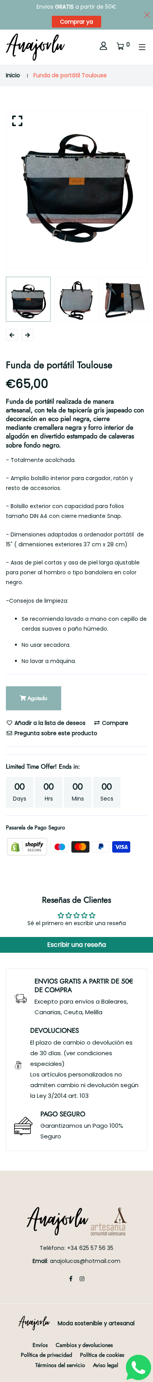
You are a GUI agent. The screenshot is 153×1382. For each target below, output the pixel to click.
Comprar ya (76, 22)
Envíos (40, 1345)
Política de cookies (102, 1355)
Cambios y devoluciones (84, 1345)
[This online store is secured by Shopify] (28, 846)
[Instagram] (82, 1279)
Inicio (13, 75)
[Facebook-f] (70, 1279)
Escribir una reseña (76, 944)
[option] (76, 180)
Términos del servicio (60, 1365)
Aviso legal (105, 1365)
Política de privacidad (46, 1355)
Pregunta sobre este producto (55, 733)
